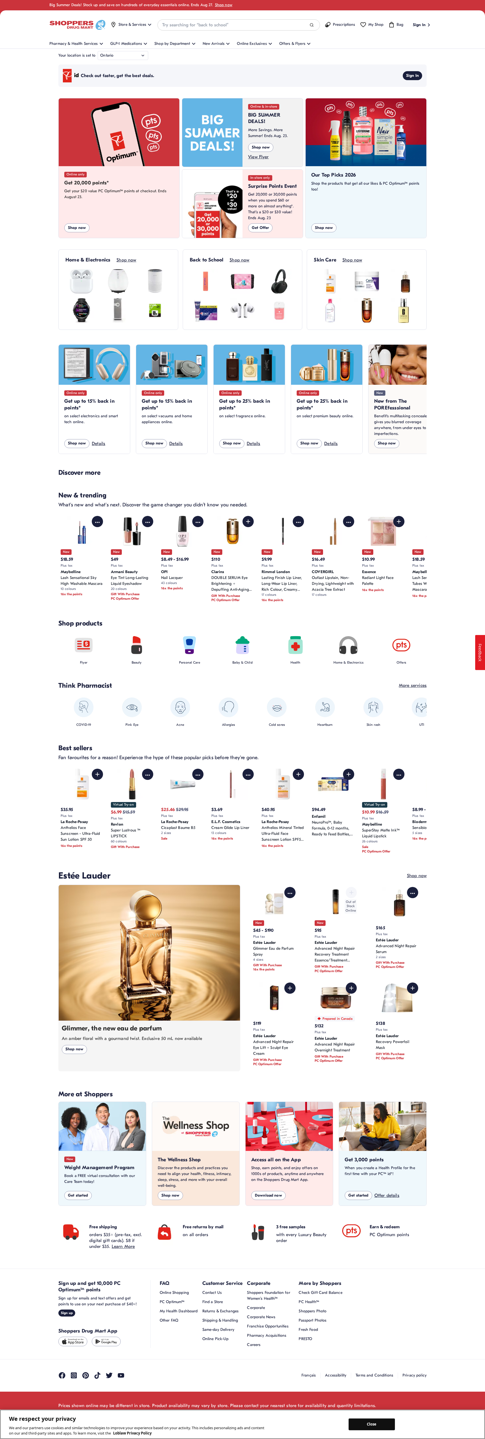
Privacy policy (414, 1375)
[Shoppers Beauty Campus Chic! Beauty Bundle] (242, 281)
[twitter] (109, 1375)
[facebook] (62, 1375)
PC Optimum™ (172, 1301)
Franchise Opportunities (267, 1326)
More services (413, 685)
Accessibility (335, 1375)
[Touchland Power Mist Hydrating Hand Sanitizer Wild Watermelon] (279, 310)
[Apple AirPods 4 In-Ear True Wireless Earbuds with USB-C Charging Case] (81, 281)
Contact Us (212, 1292)
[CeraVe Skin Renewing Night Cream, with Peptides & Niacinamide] (366, 281)
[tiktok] (97, 1375)
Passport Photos (312, 1320)
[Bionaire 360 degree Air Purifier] (155, 281)
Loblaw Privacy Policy (132, 1433)
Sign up (67, 1313)
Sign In (412, 75)
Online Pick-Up (215, 1338)
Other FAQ (169, 1320)
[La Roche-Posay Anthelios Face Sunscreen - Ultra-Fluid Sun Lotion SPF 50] (330, 281)
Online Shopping (174, 1292)
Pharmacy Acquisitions (266, 1335)
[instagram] (73, 1375)
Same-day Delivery (218, 1329)
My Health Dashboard (179, 1311)
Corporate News (261, 1317)
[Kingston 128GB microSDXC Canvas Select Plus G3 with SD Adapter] (155, 310)
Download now (268, 1195)
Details (98, 443)
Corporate (256, 1307)
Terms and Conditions (374, 1375)
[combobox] (238, 25)
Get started (78, 1195)
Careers (253, 1344)
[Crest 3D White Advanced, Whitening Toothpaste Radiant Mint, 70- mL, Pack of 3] (205, 310)
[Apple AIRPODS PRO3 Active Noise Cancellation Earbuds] (242, 310)
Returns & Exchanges (220, 1311)
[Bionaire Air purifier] (118, 281)
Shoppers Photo (312, 1311)
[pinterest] (85, 1375)
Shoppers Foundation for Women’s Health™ (268, 1295)
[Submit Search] (312, 25)
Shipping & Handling (220, 1320)
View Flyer (258, 156)
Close (372, 1424)
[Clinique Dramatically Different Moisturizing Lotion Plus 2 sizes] (403, 310)
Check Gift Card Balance (320, 1292)
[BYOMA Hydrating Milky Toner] (205, 281)
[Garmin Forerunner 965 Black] (81, 310)
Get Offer (260, 227)
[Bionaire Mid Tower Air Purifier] (118, 310)
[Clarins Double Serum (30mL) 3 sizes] (366, 310)
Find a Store (212, 1301)
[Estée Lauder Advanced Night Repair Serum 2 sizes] (403, 281)
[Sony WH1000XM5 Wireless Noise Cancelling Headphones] (279, 281)
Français (308, 1375)
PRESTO (305, 1338)
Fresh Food (308, 1329)
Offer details (386, 1195)
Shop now (223, 5)
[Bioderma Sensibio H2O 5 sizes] (330, 310)
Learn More (123, 1246)
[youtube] (121, 1375)
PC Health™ (309, 1301)
